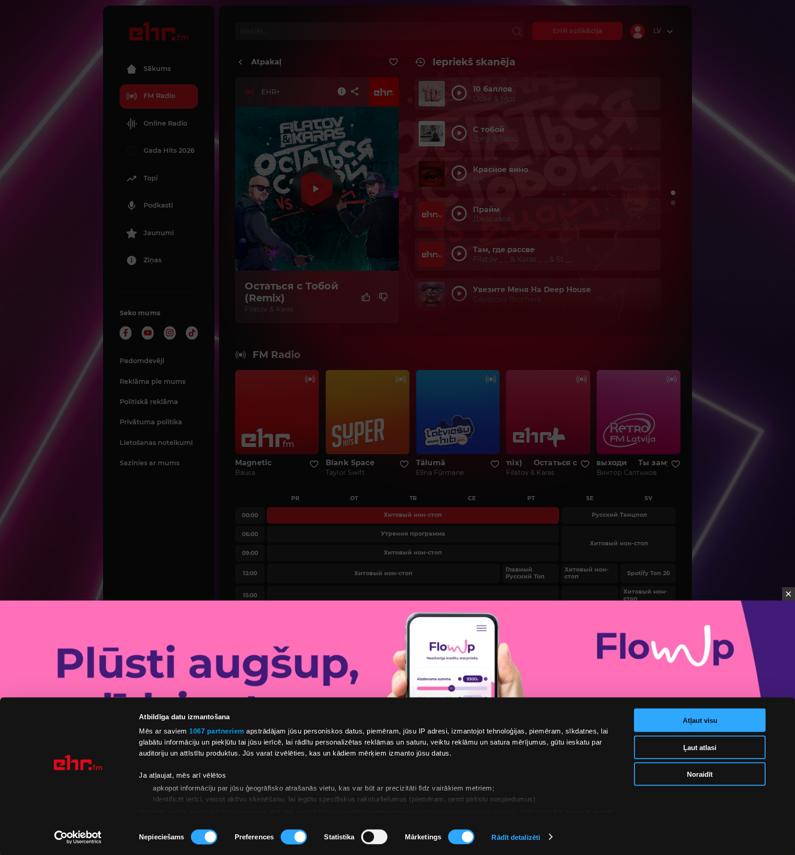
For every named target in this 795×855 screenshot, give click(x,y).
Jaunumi (159, 233)
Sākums (157, 68)
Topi (151, 178)
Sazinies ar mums (149, 463)
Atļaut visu (700, 720)
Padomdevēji (142, 361)
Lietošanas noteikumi (156, 443)
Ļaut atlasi (699, 747)
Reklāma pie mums (152, 381)
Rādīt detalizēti (515, 837)
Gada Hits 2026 (169, 150)
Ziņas (152, 260)
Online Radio (165, 123)
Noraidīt (700, 774)
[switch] (294, 836)
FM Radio (159, 96)
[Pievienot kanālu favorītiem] (393, 62)
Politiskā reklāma (149, 402)
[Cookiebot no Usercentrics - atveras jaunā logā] (78, 837)
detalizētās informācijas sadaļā (462, 811)
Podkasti (158, 205)
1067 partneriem (216, 731)
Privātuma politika (151, 422)
